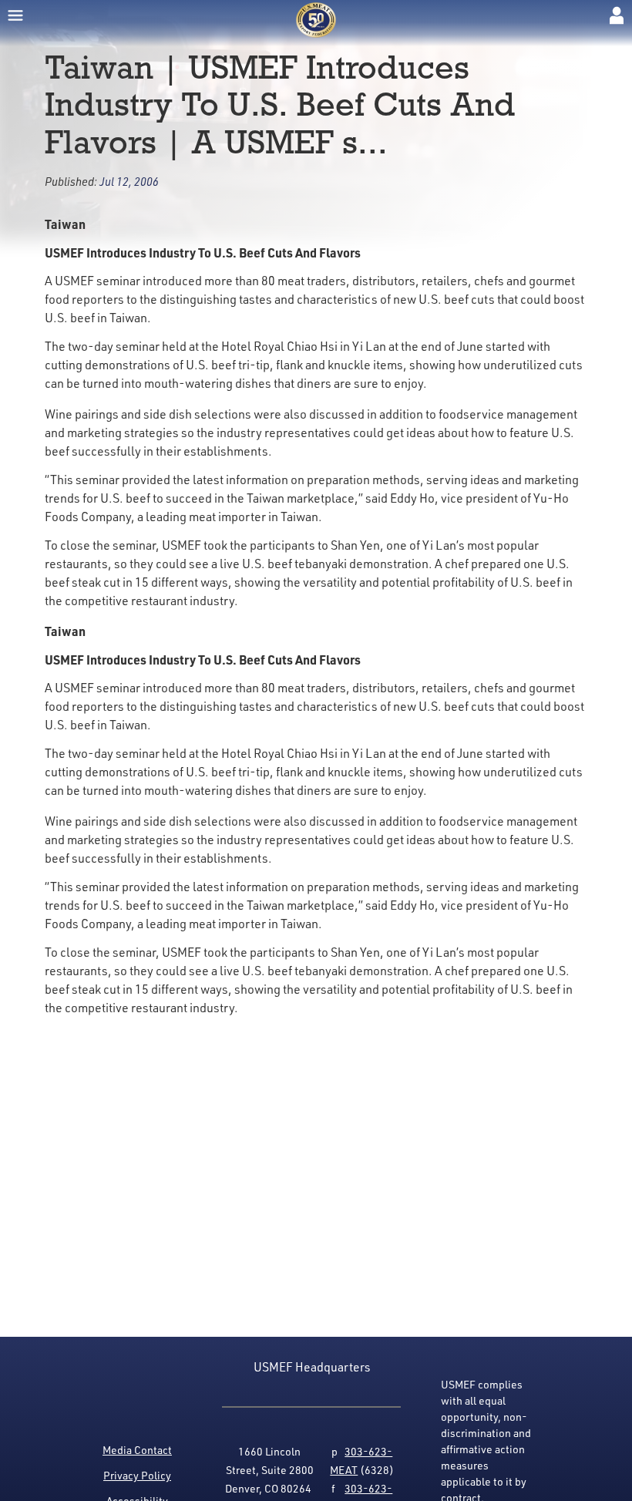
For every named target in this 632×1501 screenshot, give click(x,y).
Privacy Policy (137, 1475)
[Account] (616, 15)
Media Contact (137, 1449)
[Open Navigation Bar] (15, 15)
